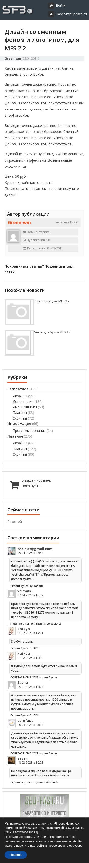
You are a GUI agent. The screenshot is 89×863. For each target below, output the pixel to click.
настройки (37, 846)
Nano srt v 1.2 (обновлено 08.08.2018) (35, 623)
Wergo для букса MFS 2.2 (52, 332)
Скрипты (20, 418)
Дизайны (20, 396)
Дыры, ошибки (25, 407)
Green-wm (13, 58)
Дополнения (23, 401)
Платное (15, 436)
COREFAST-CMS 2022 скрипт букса (33, 677)
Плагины (20, 412)
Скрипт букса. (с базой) (26, 586)
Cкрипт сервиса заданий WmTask (34, 782)
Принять (16, 855)
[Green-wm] (13, 236)
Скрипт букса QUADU (24, 648)
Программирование (29, 430)
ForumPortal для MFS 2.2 (51, 301)
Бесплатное (17, 389)
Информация (19, 423)
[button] (40, 27)
